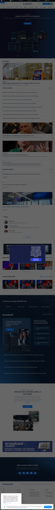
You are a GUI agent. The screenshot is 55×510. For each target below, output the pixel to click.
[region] (27, 506)
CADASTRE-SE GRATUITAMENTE (36, 260)
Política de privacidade (22, 507)
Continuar (47, 506)
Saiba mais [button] (9, 502)
